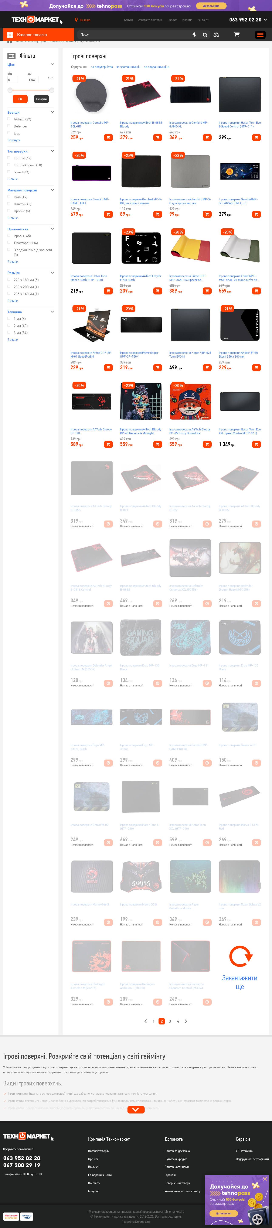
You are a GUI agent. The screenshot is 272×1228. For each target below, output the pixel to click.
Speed (21, 172)
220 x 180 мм (26, 280)
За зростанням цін (128, 67)
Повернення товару (177, 1183)
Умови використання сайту (182, 1191)
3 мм (21, 333)
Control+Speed (28, 165)
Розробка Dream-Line (136, 1222)
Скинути (41, 99)
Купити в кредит (176, 1159)
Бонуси (128, 19)
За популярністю (102, 67)
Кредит (172, 19)
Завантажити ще (240, 982)
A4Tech (22, 119)
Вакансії (93, 1167)
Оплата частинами (177, 1167)
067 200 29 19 (21, 1165)
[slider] (9, 90)
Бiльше (12, 179)
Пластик (22, 204)
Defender (20, 126)
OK (20, 99)
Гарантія (187, 19)
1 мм (20, 319)
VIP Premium (244, 1151)
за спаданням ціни (156, 67)
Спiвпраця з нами (100, 1175)
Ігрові (22, 236)
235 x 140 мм (26, 294)
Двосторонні (26, 243)
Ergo (17, 133)
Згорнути (13, 140)
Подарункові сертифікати (252, 1159)
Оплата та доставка (150, 19)
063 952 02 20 (245, 20)
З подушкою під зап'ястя (33, 252)
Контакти (203, 19)
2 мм (21, 326)
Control (22, 158)
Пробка (22, 211)
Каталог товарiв (98, 1151)
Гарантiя (170, 1175)
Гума (20, 197)
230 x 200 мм (26, 287)
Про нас (93, 1159)
